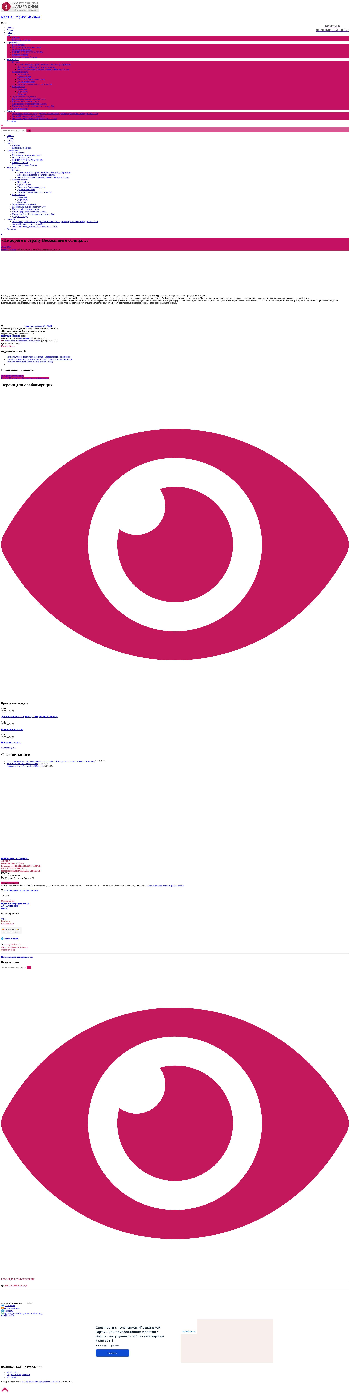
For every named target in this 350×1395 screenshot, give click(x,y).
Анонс (13, 249)
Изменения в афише (21, 40)
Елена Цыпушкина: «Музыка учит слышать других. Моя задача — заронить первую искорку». (51, 761)
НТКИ (4, 908)
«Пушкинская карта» (22, 50)
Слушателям (12, 42)
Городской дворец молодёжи (15, 903)
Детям (9, 32)
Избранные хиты (11, 742)
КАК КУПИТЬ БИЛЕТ (12, 868)
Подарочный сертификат (18, 1374)
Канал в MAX (7, 1316)
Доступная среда (20, 109)
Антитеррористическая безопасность (29, 104)
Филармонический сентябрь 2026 (22, 763)
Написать (112, 1353)
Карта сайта (12, 1372)
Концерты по (21, 866)
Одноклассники (11, 1308)
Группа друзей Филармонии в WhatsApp (23, 1313)
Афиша (10, 30)
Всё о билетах (18, 45)
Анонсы (16, 37)
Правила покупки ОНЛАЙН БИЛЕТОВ (21, 871)
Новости (11, 35)
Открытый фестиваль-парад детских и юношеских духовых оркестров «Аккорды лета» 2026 (55, 113)
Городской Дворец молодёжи (31, 79)
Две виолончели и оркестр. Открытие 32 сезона (29, 716)
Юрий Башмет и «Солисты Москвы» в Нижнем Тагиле (43, 69)
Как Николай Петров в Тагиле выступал (36, 67)
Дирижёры (23, 91)
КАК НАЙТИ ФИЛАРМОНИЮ (27, 52)
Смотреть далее (8, 748)
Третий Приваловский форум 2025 (28, 116)
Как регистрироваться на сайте (26, 47)
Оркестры (22, 89)
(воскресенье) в (38, 326)
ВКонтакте (10, 1305)
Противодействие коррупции (26, 101)
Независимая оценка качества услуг (29, 99)
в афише (12, 863)
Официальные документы (24, 96)
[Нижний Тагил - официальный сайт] (14, 805)
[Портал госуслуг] (14, 849)
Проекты (11, 111)
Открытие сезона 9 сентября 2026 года (25, 766)
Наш (11, 939)
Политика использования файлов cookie (165, 885)
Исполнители (18, 86)
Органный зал (24, 77)
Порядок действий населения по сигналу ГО (33, 106)
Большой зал (23, 74)
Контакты (11, 121)
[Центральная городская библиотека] (20, 819)
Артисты (22, 94)
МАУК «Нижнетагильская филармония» (41, 1382)
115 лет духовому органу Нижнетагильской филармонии (44, 64)
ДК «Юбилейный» (26, 81)
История (16, 62)
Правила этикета (20, 54)
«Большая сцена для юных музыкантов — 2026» (34, 118)
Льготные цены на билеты (24, 57)
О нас (3, 919)
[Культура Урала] (20, 794)
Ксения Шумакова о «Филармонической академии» (25, 378)
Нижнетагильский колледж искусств (35, 84)
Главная (10, 27)
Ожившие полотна (12, 729)
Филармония (13, 59)
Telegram (9, 1311)
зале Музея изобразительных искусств (23, 341)
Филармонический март (12, 376)
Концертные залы (20, 72)
